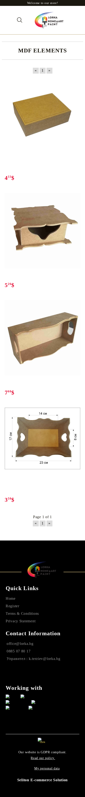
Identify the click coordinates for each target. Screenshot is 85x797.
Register (12, 606)
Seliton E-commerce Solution (42, 780)
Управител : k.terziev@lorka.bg (33, 659)
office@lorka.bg (20, 644)
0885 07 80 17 (18, 651)
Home (11, 598)
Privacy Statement (20, 621)
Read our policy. (43, 758)
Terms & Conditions (22, 614)
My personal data (47, 768)
